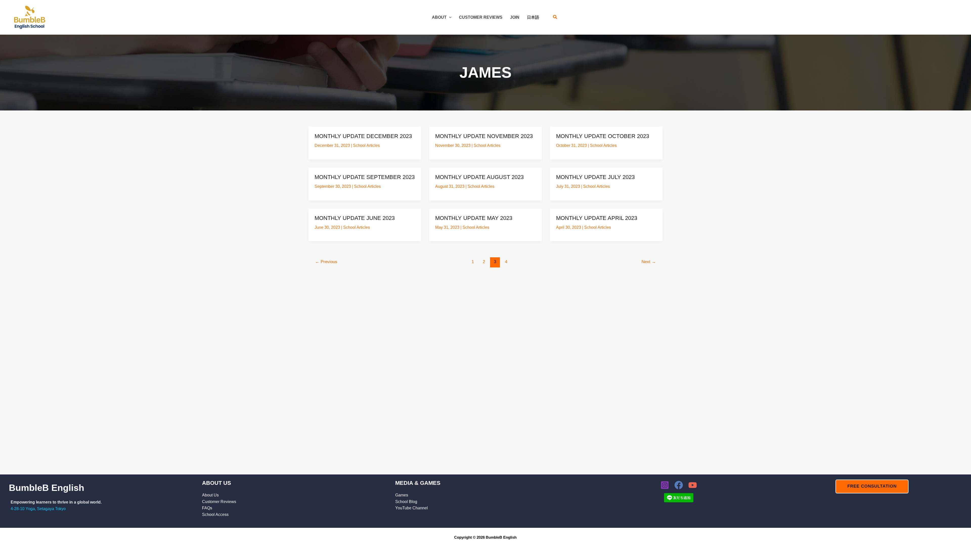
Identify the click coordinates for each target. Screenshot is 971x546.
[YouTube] (692, 485)
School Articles (366, 145)
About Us (210, 495)
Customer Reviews (480, 17)
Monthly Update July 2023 (595, 177)
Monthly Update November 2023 (484, 136)
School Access (215, 514)
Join (514, 17)
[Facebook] (678, 485)
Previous (326, 261)
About (439, 17)
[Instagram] (664, 485)
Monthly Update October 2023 (602, 136)
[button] (449, 17)
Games (401, 495)
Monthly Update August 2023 (479, 177)
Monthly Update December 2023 (363, 136)
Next (649, 261)
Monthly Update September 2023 (365, 177)
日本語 (533, 17)
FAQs (207, 508)
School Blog (406, 501)
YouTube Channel (411, 508)
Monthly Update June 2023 (355, 218)
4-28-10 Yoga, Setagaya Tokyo (38, 509)
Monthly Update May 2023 (473, 218)
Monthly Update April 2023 (596, 218)
